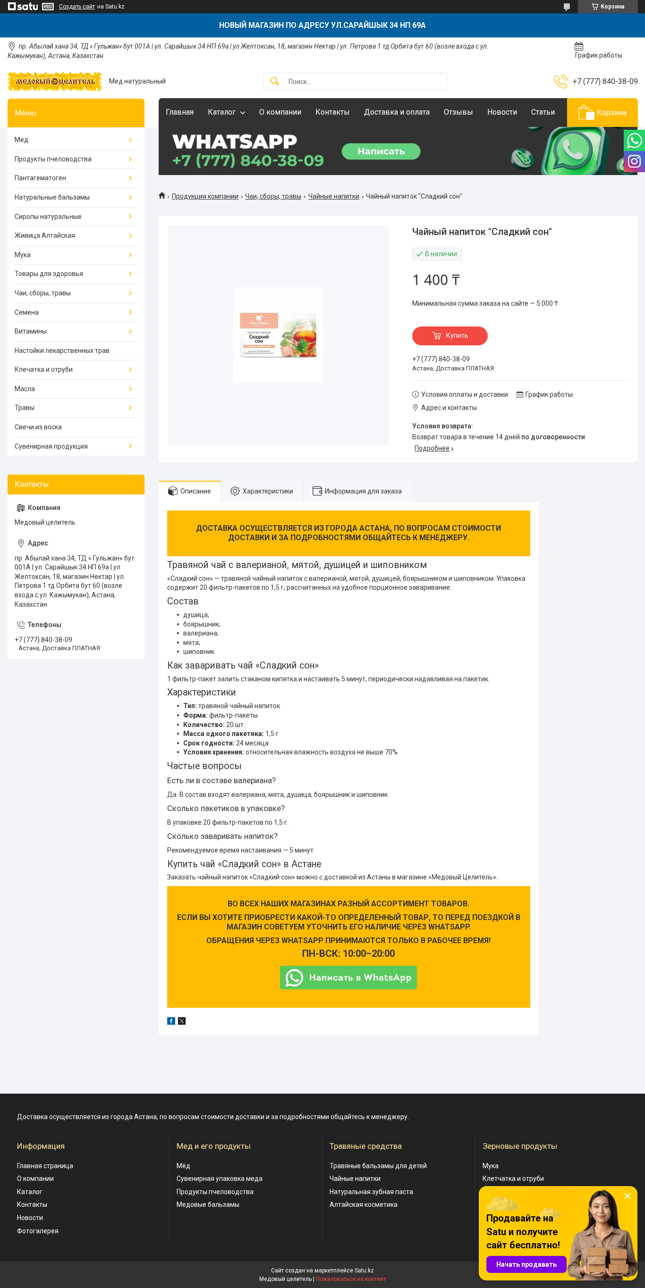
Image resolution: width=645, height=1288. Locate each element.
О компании (280, 112)
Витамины (31, 331)
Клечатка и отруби (44, 369)
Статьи (543, 112)
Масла (25, 389)
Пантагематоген (40, 178)
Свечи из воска (38, 427)
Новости (502, 112)
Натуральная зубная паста (371, 1192)
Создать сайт (77, 6)
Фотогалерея (38, 1231)
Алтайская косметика (364, 1204)
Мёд (183, 1166)
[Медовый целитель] (55, 81)
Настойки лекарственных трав (62, 350)
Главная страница (45, 1166)
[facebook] (171, 1022)
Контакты (332, 112)
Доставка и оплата (397, 112)
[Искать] (274, 82)
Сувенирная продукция (51, 446)
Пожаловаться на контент (351, 1279)
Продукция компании (205, 196)
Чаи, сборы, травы (273, 196)
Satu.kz (364, 1270)
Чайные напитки (333, 196)
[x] (182, 1022)
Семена (27, 312)
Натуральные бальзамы (52, 197)
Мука (23, 255)
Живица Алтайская (45, 235)
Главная (180, 112)
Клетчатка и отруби (513, 1178)
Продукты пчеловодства (53, 159)
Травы (24, 407)
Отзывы (458, 112)
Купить (457, 335)
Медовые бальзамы (208, 1204)
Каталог (222, 112)
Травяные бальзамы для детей (378, 1166)
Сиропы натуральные (48, 216)
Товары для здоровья (49, 273)
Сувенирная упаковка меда (220, 1178)
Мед (21, 139)
